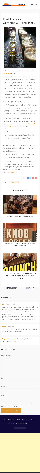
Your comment (6, 356)
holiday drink (7, 73)
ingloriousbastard (9, 339)
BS (7, 15)
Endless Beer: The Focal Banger (20, 216)
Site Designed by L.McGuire (18, 423)
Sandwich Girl (12, 172)
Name (3, 378)
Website (4, 395)
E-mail (3, 387)
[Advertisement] (20, 452)
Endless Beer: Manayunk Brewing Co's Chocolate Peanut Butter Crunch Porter (20, 276)
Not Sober (15, 182)
